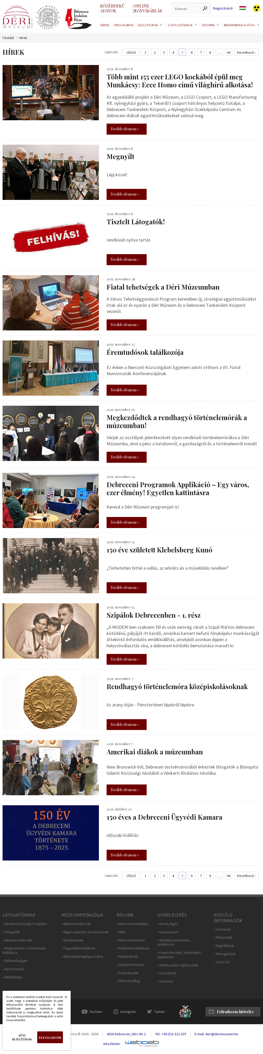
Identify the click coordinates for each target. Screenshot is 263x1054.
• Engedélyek (224, 946)
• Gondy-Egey (167, 924)
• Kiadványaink (128, 973)
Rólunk (208, 25)
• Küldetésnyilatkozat (133, 948)
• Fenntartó (222, 929)
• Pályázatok (223, 937)
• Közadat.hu (166, 973)
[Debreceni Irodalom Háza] (78, 18)
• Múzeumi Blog (128, 981)
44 (228, 52)
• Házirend (165, 981)
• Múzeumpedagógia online (82, 956)
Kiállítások (148, 25)
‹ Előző (131, 52)
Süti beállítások (22, 1037)
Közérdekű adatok (112, 8)
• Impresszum (167, 932)
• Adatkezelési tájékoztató (177, 965)
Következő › (246, 52)
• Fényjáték (11, 932)
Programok (124, 25)
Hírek (104, 25)
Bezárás (63, 998)
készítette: (112, 1044)
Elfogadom (50, 1037)
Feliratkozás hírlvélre (235, 1011)
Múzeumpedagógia (239, 25)
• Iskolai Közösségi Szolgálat (25, 924)
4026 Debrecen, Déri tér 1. (127, 1034)
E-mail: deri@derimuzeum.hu (216, 1034)
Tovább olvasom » (124, 128)
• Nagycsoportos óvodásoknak (85, 932)
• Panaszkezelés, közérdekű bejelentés (179, 954)
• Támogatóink (225, 954)
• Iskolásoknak (72, 940)
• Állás (121, 932)
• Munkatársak (127, 956)
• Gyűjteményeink (130, 965)
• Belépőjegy (12, 977)
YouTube (95, 1011)
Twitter (159, 1011)
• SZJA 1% (222, 962)
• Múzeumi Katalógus (132, 924)
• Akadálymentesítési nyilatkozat (173, 942)
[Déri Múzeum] (17, 17)
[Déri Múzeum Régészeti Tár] (48, 17)
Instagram (128, 1011)
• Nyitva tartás (13, 969)
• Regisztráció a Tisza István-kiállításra (24, 950)
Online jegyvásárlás (147, 8)
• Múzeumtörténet (131, 940)
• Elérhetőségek (15, 961)
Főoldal (8, 38)
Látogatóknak (180, 25)
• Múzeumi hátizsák (17, 940)
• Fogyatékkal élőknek (78, 948)
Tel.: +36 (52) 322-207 (170, 1034)
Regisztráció (223, 8)
